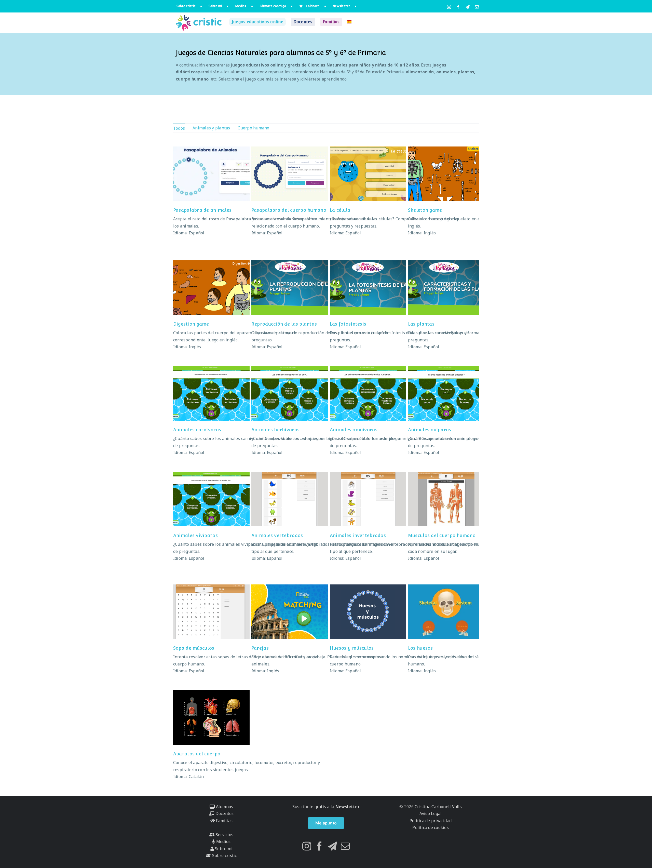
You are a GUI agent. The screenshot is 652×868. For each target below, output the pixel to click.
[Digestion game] (211, 287)
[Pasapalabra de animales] (211, 173)
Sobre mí (223, 848)
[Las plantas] (446, 287)
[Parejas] (289, 611)
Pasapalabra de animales (202, 210)
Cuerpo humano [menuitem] (253, 128)
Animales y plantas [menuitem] (211, 128)
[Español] (349, 21)
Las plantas (421, 324)
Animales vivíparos (195, 535)
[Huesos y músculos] (368, 611)
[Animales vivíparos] (211, 499)
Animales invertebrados (358, 535)
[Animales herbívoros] (289, 393)
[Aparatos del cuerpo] (211, 717)
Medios (222, 841)
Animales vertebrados (277, 535)
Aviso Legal (430, 813)
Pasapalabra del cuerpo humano (288, 210)
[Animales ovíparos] (446, 393)
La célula (340, 210)
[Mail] (345, 846)
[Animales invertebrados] (368, 499)
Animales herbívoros (275, 429)
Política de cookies (430, 827)
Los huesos (420, 648)
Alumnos (224, 806)
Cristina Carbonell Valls (438, 806)
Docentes (224, 813)
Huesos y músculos (352, 648)
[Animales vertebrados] (289, 499)
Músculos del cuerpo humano (442, 535)
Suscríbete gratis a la (326, 806)
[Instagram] (306, 846)
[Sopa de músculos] (211, 611)
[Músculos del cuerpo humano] (446, 499)
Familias (224, 820)
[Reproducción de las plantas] (289, 287)
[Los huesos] (446, 611)
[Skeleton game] (446, 173)
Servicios (224, 834)
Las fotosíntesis (348, 324)
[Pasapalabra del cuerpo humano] (289, 173)
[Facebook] (319, 846)
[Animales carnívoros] (211, 393)
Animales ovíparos (429, 429)
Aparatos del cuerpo (196, 753)
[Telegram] (332, 846)
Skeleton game (425, 210)
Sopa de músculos (193, 648)
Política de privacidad (431, 820)
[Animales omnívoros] (368, 393)
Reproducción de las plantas (284, 324)
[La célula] (368, 173)
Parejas (260, 648)
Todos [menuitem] (179, 128)
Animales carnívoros (197, 429)
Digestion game (191, 324)
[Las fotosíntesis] (368, 287)
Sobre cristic (224, 855)
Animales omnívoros (353, 429)
